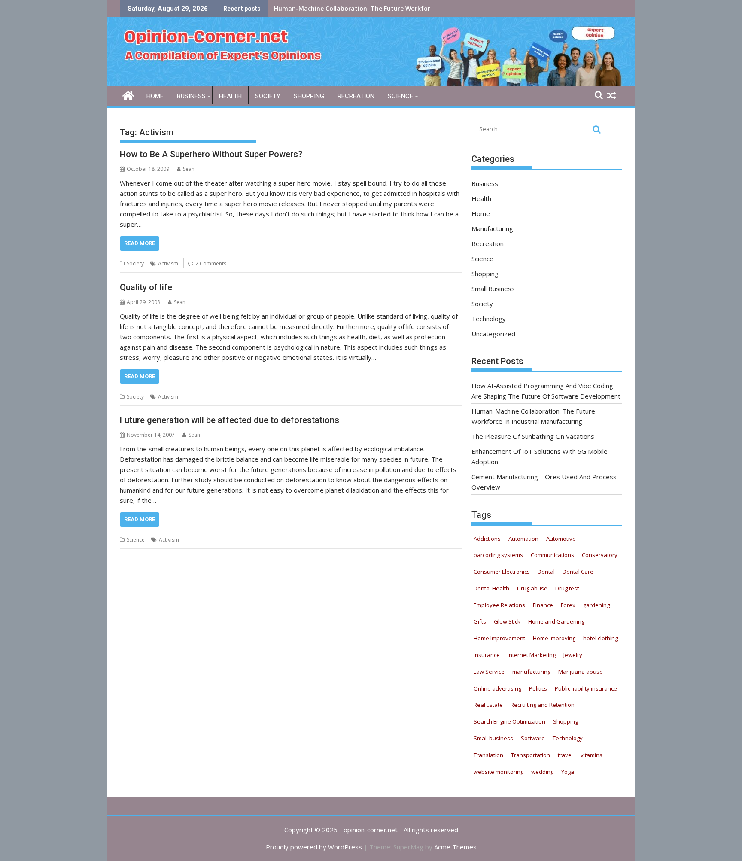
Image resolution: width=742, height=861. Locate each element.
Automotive (561, 538)
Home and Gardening (556, 621)
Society (267, 96)
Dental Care (578, 571)
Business (191, 96)
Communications (552, 555)
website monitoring (498, 772)
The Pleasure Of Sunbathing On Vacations (337, 8)
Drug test (567, 588)
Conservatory (599, 555)
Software (533, 738)
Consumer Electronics (502, 571)
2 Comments (210, 263)
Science (400, 96)
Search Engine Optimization (509, 721)
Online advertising (497, 688)
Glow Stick (507, 621)
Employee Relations (499, 605)
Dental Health (491, 588)
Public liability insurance (586, 688)
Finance (543, 605)
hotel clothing (600, 638)
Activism (168, 263)
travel (565, 755)
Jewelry (572, 655)
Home (155, 96)
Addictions (487, 538)
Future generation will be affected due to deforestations (229, 420)
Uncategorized (493, 333)
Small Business (493, 288)
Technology (488, 318)
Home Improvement (499, 638)
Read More (139, 243)
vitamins (591, 755)
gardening (596, 605)
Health (230, 96)
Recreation (356, 96)
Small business (493, 738)
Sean (189, 169)
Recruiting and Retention (543, 705)
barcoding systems (498, 555)
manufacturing (531, 671)
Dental (546, 571)
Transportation (530, 755)
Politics (538, 688)
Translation (488, 755)
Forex (568, 605)
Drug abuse (532, 588)
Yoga (567, 772)
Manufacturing (492, 228)
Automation (523, 538)
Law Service (489, 671)
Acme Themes (455, 847)
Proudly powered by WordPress (314, 847)
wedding (542, 772)
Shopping (309, 96)
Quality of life (146, 287)
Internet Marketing (532, 655)
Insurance (487, 655)
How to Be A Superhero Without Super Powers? (211, 154)
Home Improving (554, 638)
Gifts (480, 621)
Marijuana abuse (580, 671)
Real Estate (488, 705)
